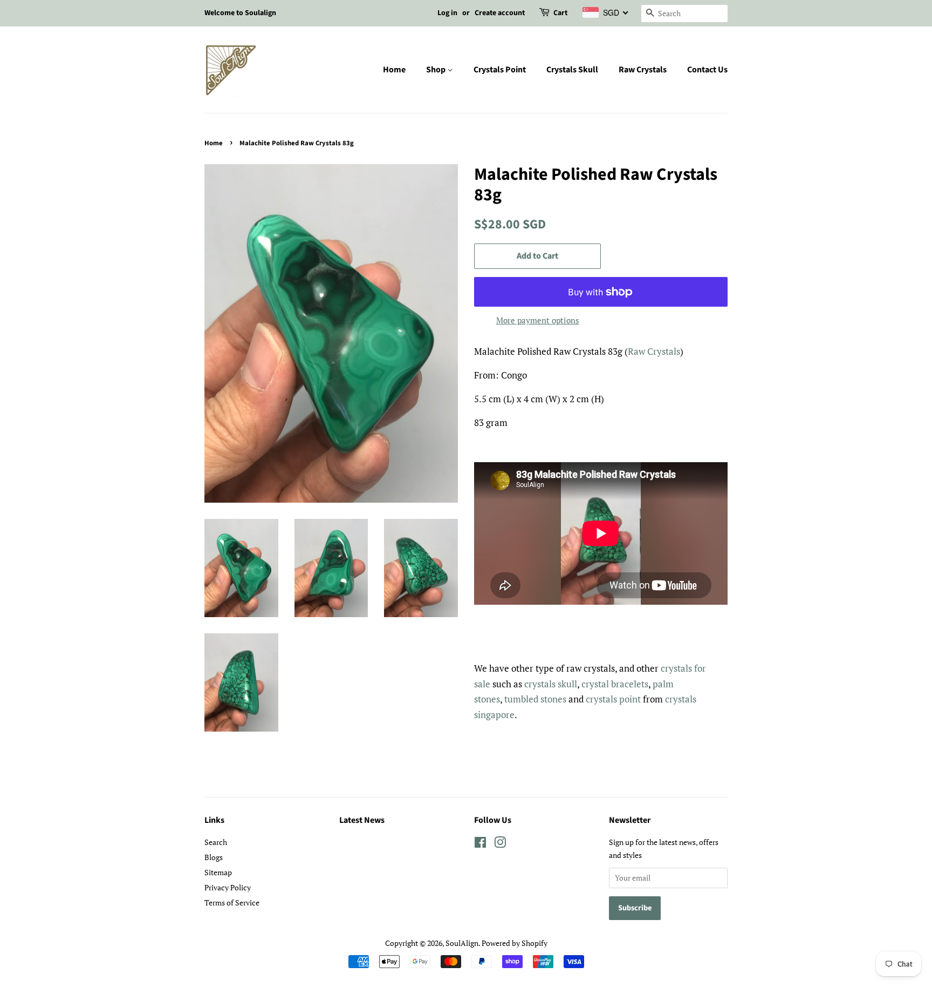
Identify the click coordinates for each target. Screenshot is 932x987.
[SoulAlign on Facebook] (480, 844)
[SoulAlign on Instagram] (500, 844)
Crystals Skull (572, 70)
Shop (436, 70)
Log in (447, 13)
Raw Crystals (643, 70)
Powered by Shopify (514, 943)
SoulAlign (462, 943)
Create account (500, 13)
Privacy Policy (227, 887)
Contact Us (707, 70)
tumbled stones (535, 699)
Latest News (362, 820)
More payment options (537, 320)
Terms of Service (231, 902)
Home (394, 70)
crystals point (613, 699)
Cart (560, 13)
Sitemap (218, 872)
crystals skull (550, 684)
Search (215, 842)
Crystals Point (500, 70)
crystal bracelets (614, 684)
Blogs (213, 857)
